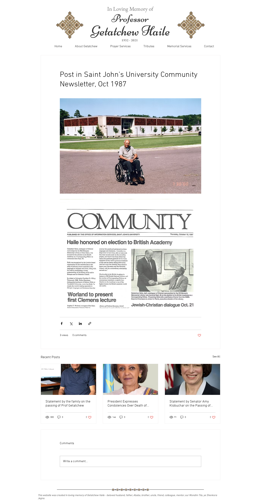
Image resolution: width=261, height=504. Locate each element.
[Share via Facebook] (61, 323)
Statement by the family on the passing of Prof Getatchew (67, 404)
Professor (130, 18)
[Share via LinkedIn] (80, 323)
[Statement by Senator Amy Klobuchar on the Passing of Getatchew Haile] (192, 379)
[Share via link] (90, 323)
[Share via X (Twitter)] (71, 323)
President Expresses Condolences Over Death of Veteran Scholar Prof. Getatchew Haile (127, 404)
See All (216, 356)
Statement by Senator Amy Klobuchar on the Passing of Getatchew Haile (190, 404)
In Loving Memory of (130, 8)
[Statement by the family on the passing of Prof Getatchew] (68, 379)
